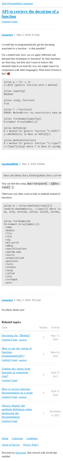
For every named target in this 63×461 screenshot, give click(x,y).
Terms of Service (11, 444)
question (23, 340)
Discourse (20, 452)
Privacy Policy (31, 444)
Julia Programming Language (17, 3)
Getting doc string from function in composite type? (16, 372)
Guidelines (32, 438)
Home (5, 438)
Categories (17, 438)
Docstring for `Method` (16, 335)
